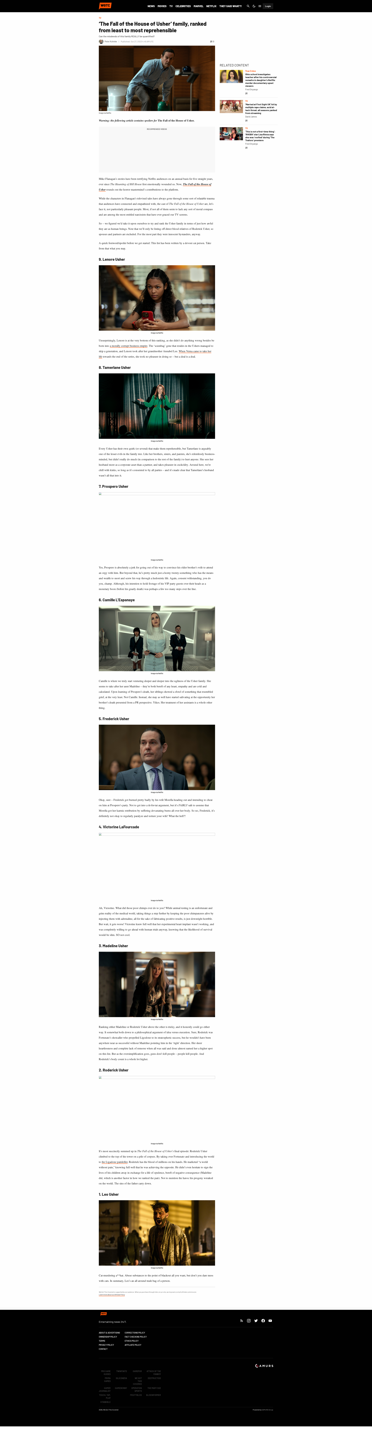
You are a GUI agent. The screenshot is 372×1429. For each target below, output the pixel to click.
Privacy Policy (106, 1345)
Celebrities (183, 6)
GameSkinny (121, 1388)
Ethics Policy (131, 1341)
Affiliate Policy (133, 1345)
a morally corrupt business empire (128, 346)
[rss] (242, 1321)
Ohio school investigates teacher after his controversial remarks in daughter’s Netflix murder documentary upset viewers (261, 80)
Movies (162, 6)
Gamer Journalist (105, 1389)
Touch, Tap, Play (105, 1396)
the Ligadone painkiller (114, 1162)
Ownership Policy (108, 1337)
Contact (103, 1349)
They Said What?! (230, 6)
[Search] (248, 6)
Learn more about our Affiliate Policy (112, 1295)
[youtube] (270, 1321)
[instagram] (249, 1321)
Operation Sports (136, 1389)
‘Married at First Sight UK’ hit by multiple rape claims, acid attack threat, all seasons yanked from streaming (261, 108)
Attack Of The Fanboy (154, 1372)
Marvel (198, 6)
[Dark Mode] (254, 6)
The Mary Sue (154, 1388)
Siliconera (121, 1378)
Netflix (211, 6)
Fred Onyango (251, 89)
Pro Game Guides (106, 1372)
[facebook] (263, 1321)
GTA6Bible (105, 1402)
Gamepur (137, 1371)
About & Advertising (109, 1332)
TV (171, 6)
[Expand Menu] (260, 6)
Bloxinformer (153, 1395)
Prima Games (107, 1379)
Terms (102, 1341)
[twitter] (256, 1321)
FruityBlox (136, 1395)
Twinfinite (121, 1371)
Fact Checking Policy (136, 1337)
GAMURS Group (267, 1410)
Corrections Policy (135, 1332)
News (151, 6)
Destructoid (154, 1378)
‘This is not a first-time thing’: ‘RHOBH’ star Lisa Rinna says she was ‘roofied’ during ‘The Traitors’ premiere (260, 136)
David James (251, 116)
